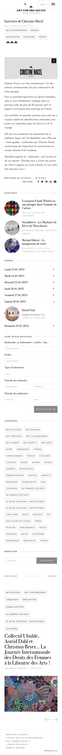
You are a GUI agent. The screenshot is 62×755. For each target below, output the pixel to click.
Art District (30, 443)
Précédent (11, 576)
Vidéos (42, 37)
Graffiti (46, 475)
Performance (27, 527)
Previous (47, 719)
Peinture (11, 527)
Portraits (11, 534)
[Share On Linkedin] (51, 181)
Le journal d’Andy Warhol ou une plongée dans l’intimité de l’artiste (39, 204)
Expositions (13, 37)
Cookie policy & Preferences (24, 738)
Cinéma (37, 449)
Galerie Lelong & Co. (33, 315)
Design (36, 462)
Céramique (23, 449)
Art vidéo (47, 443)
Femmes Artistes (15, 475)
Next (54, 719)
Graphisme (12, 482)
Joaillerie (11, 488)
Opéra (38, 521)
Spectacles (29, 541)
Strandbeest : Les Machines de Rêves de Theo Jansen (39, 224)
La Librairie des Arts (33, 488)
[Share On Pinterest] (47, 181)
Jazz (43, 482)
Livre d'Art (12, 514)
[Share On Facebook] (39, 181)
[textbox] (31, 361)
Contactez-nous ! (17, 744)
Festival (32, 475)
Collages (44, 456)
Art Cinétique (14, 436)
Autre (9, 449)
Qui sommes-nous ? (18, 741)
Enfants (10, 469)
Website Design (15, 748)
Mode (25, 514)
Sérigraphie (12, 541)
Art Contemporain (16, 30)
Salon (24, 534)
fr (42, 4)
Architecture (13, 430)
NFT (49, 514)
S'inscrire (46, 560)
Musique (38, 514)
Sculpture (29, 37)
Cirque (31, 456)
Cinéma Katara (14, 456)
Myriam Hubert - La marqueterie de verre (34, 241)
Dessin (35, 30)
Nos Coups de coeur (18, 521)
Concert (11, 462)
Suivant (52, 576)
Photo (43, 527)
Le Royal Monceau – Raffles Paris (25, 501)
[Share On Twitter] (43, 181)
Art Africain (33, 430)
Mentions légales (17, 735)
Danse (24, 462)
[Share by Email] (55, 181)
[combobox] (31, 361)
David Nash (28, 310)
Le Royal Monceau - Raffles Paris (25, 621)
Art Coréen (12, 443)
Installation (29, 482)
